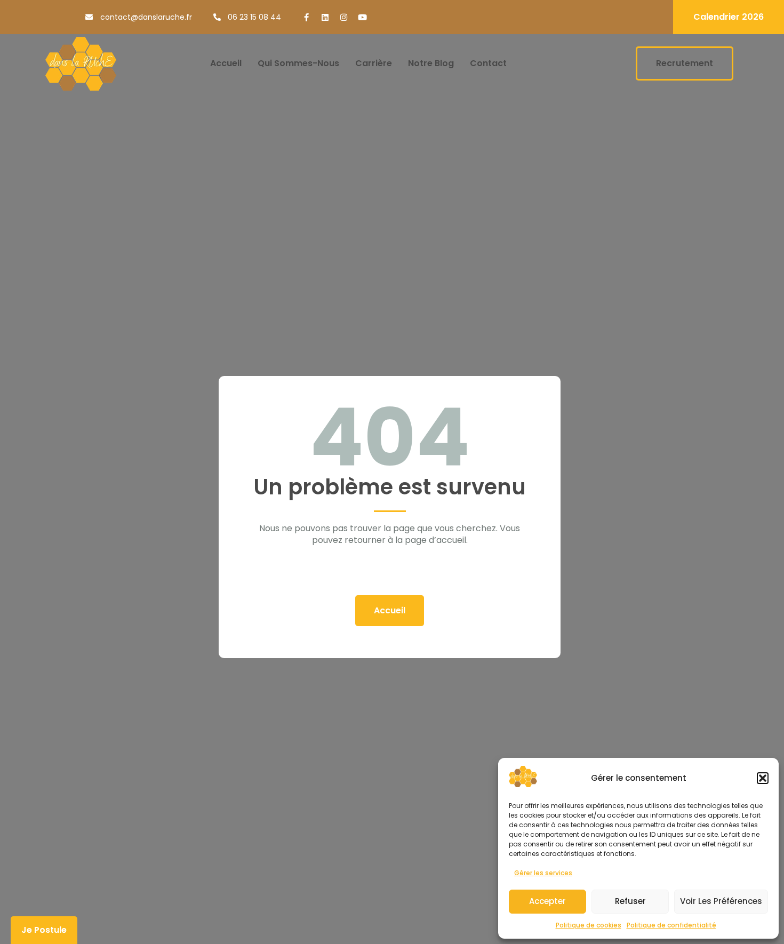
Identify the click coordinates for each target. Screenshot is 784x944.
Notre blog (431, 63)
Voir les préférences (721, 901)
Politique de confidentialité (671, 925)
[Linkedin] (325, 17)
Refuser (630, 901)
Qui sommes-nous (298, 63)
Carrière (373, 63)
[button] (762, 778)
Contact (488, 63)
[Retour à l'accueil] (80, 64)
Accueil (226, 63)
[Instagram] (344, 17)
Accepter (547, 901)
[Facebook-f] (306, 17)
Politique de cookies (588, 925)
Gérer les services (543, 872)
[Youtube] (362, 17)
